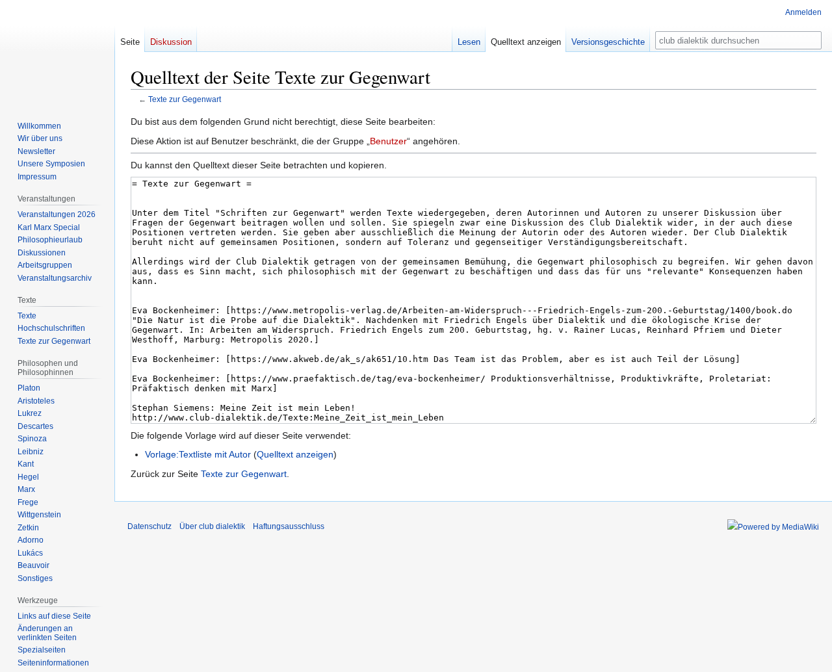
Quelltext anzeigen (295, 454)
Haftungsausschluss (288, 526)
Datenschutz (149, 526)
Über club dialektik (212, 526)
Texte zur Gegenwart (184, 99)
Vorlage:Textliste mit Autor (198, 454)
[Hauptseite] (57, 52)
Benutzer (388, 141)
